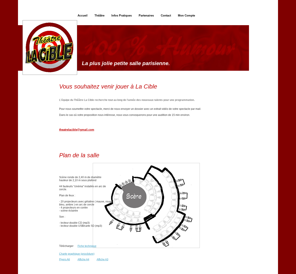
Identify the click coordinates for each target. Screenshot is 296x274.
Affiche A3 (102, 259)
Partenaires (146, 15)
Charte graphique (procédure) (76, 253)
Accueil (83, 15)
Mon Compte (186, 15)
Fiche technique (87, 246)
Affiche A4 (83, 259)
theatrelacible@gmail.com (76, 129)
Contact (166, 15)
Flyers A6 (64, 259)
